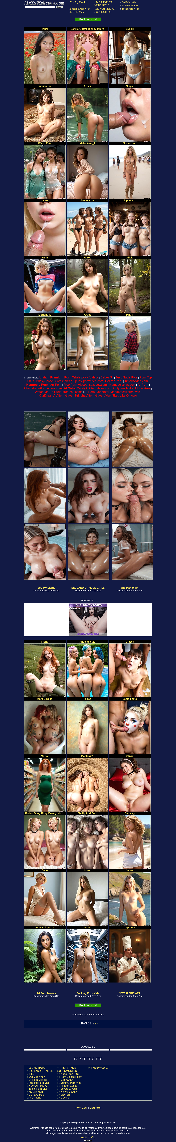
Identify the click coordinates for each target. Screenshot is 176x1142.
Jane (45, 870)
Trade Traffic (88, 1137)
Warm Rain (45, 143)
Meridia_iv (44, 314)
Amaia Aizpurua (45, 927)
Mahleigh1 (87, 756)
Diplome (130, 927)
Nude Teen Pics (70, 1073)
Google (65, 1097)
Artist (87, 314)
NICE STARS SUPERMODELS (67, 1069)
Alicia (129, 257)
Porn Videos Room (71, 1076)
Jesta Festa (130, 698)
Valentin (65, 1094)
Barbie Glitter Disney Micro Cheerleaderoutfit (87, 30)
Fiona (44, 641)
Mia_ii (129, 314)
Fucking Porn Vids (80, 8)
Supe (87, 927)
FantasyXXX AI (100, 1068)
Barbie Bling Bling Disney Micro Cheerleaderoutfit (44, 814)
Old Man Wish (129, 2)
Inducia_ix (45, 86)
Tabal (44, 28)
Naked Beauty (69, 1091)
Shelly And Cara (87, 813)
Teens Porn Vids (130, 8)
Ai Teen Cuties (69, 1085)
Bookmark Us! (88, 19)
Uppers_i (129, 200)
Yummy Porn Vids (71, 1082)
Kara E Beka (44, 698)
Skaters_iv (87, 200)
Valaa (130, 870)
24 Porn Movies (130, 5)
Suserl (130, 28)
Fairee (87, 257)
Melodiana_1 (87, 143)
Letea (44, 200)
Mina (87, 870)
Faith (45, 257)
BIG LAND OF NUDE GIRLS (103, 4)
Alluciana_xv (87, 641)
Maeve (45, 756)
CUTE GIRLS (103, 11)
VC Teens (35, 1097)
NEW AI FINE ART (106, 8)
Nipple (130, 86)
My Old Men (77, 11)
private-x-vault (69, 1088)
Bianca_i (130, 813)
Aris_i (87, 86)
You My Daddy (78, 2)
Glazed (130, 641)
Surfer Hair (130, 143)
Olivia (129, 756)
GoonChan (67, 1079)
